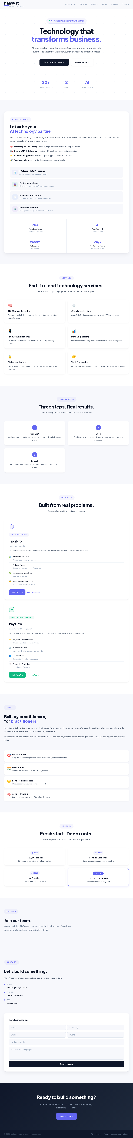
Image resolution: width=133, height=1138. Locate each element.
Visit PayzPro (17, 675)
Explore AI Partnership (54, 62)
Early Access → (33, 592)
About (105, 4)
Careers (114, 4)
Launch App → (33, 675)
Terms (106, 1134)
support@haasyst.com (17, 987)
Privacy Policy (96, 1134)
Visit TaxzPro (17, 592)
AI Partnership (70, 4)
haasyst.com (12, 1003)
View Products (82, 62)
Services (83, 4)
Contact (125, 4)
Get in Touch (66, 1116)
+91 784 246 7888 (15, 995)
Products (95, 4)
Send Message (66, 1064)
